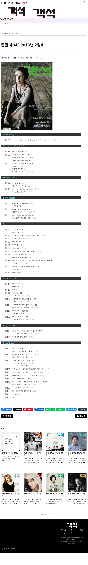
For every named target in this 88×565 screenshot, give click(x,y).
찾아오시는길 (67, 533)
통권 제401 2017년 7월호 (76, 454)
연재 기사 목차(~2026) (10, 453)
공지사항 (11, 3)
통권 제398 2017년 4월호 (54, 494)
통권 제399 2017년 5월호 (32, 494)
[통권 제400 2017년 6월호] (10, 482)
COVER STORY (6, 19)
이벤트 (17, 3)
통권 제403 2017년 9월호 (32, 454)
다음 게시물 (80, 416)
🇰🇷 (84, 1)
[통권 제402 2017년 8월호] (55, 441)
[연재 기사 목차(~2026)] (10, 441)
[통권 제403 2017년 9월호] (33, 441)
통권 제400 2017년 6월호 (10, 494)
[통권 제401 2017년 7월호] (77, 441)
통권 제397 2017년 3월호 (76, 494)
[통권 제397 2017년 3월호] (77, 482)
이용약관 (72, 530)
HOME (3, 3)
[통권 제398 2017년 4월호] (55, 482)
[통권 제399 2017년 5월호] (33, 482)
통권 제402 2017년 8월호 (54, 454)
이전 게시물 (8, 416)
